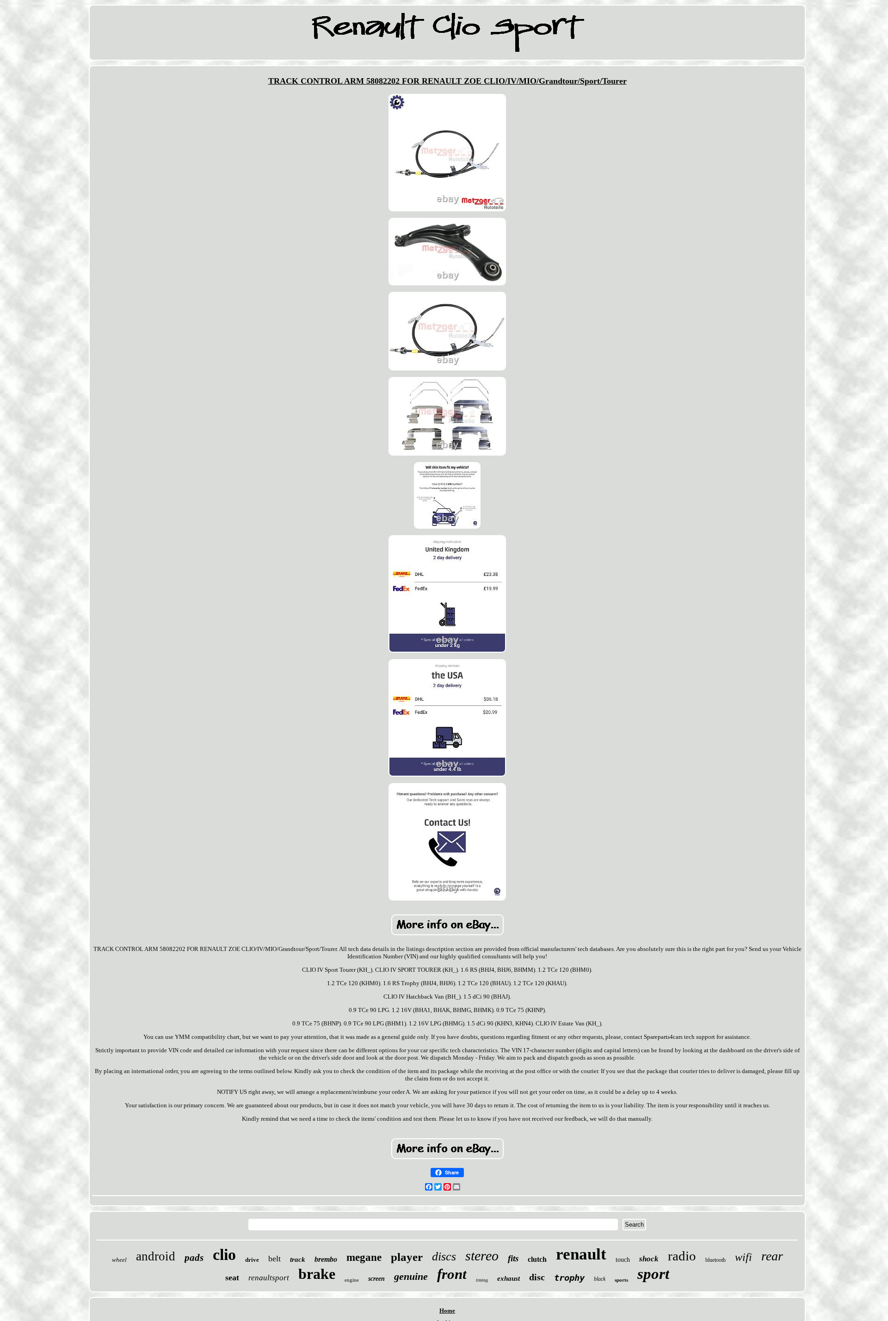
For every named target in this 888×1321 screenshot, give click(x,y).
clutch (537, 1259)
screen (376, 1278)
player (407, 1257)
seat (232, 1277)
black (599, 1279)
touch (623, 1259)
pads (194, 1257)
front (452, 1274)
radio (682, 1255)
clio (224, 1254)
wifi (743, 1257)
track (297, 1259)
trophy (569, 1277)
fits (513, 1258)
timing (482, 1280)
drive (252, 1259)
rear (772, 1256)
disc (537, 1277)
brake (316, 1273)
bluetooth (715, 1260)
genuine (411, 1276)
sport (653, 1273)
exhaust (508, 1278)
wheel (119, 1259)
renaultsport (268, 1277)
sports (621, 1280)
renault (581, 1254)
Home (447, 1310)
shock (649, 1258)
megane (364, 1257)
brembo (325, 1259)
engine (352, 1280)
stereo (482, 1255)
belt (274, 1258)
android (155, 1256)
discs (444, 1256)
